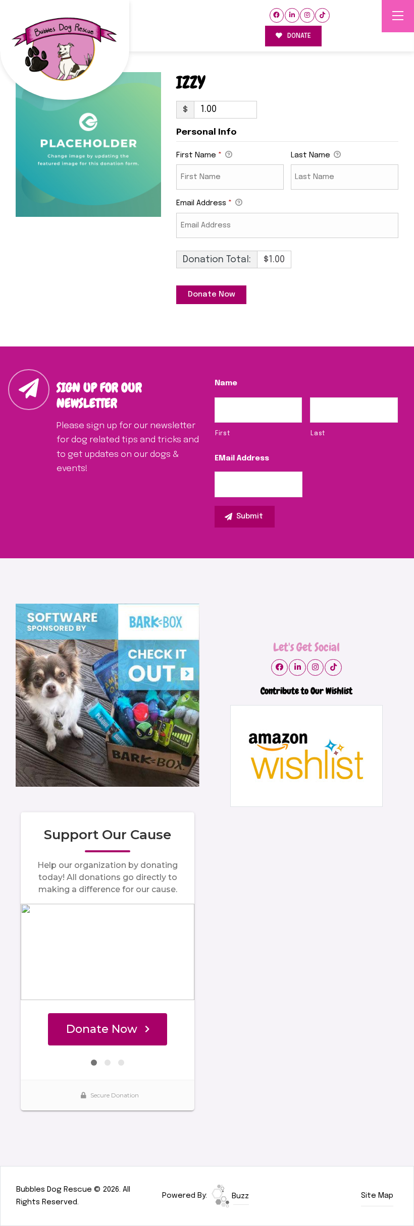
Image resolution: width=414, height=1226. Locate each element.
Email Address (204, 203)
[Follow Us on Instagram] (307, 15)
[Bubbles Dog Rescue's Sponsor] (107, 695)
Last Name (311, 155)
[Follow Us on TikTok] (322, 15)
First (222, 433)
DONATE (298, 36)
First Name (199, 155)
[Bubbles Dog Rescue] (65, 50)
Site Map (377, 1196)
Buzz (239, 1196)
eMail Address (242, 458)
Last (317, 433)
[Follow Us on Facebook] (277, 15)
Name (226, 383)
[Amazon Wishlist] (306, 756)
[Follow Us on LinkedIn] (292, 15)
